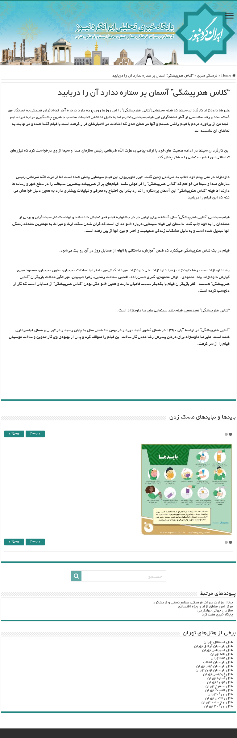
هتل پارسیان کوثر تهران (214, 666)
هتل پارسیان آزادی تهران (213, 646)
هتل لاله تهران (221, 654)
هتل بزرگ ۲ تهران (218, 706)
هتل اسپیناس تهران (217, 650)
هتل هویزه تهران (220, 682)
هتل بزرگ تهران (220, 694)
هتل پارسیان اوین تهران (214, 670)
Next (14, 434)
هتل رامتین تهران (219, 698)
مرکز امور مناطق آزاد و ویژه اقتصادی (205, 607)
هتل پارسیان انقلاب (218, 662)
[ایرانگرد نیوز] (118, 33)
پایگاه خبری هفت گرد (217, 615)
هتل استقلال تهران (218, 642)
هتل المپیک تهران (219, 690)
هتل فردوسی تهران (218, 674)
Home (226, 76)
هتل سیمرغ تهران (219, 686)
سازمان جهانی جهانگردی (215, 611)
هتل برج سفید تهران (217, 702)
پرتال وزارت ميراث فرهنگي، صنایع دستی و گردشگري (193, 603)
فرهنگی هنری (207, 76)
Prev (34, 434)
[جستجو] (76, 576)
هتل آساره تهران (220, 678)
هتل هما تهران (222, 658)
